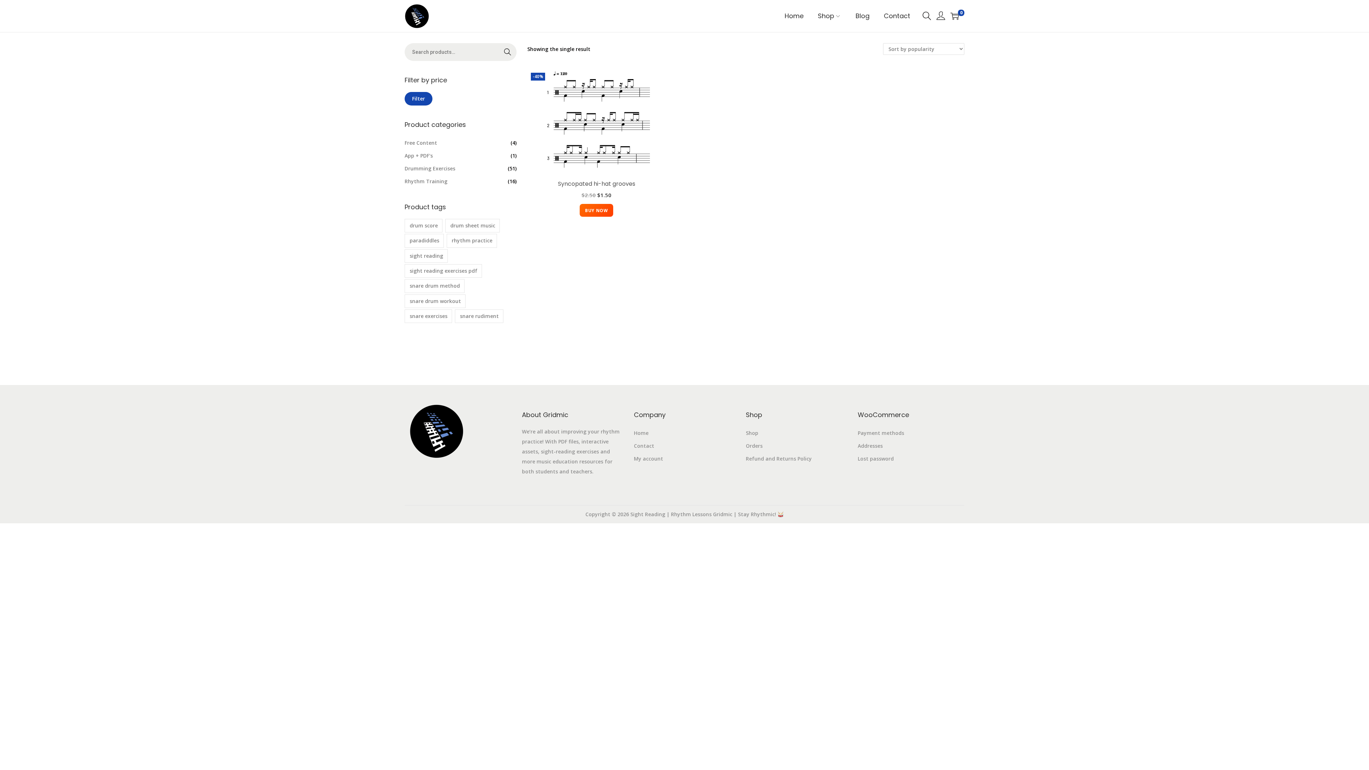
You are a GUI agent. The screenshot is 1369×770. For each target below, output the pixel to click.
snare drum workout (435, 301)
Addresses (870, 445)
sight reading (426, 255)
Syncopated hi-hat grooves (596, 184)
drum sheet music (472, 225)
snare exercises (428, 316)
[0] (954, 16)
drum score (424, 225)
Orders (754, 445)
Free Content (421, 142)
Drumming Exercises (430, 168)
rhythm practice (472, 240)
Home (641, 433)
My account (648, 458)
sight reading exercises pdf (443, 270)
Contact (644, 445)
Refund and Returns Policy (779, 458)
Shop (752, 433)
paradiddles (424, 240)
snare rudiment (479, 316)
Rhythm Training (426, 181)
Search (507, 51)
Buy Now (596, 210)
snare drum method (435, 285)
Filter (418, 98)
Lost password (876, 458)
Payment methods (881, 433)
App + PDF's (419, 155)
